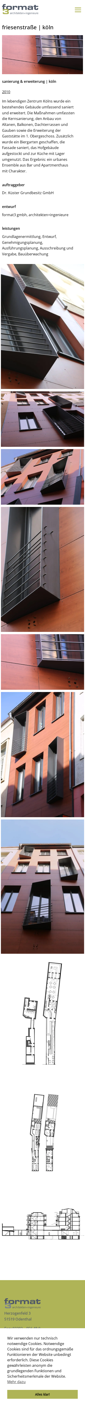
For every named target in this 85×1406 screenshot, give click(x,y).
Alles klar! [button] (42, 1394)
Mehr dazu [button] (16, 1381)
